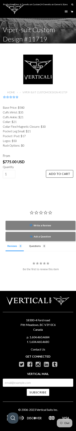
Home (11, 92)
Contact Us (38, 349)
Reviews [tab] (12, 246)
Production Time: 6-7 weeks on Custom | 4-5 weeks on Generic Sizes (35, 4)
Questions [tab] (35, 246)
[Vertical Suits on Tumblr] (54, 365)
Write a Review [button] (42, 225)
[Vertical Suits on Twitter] (21, 365)
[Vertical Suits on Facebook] (29, 365)
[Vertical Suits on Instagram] (38, 365)
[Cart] (72, 12)
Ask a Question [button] (42, 236)
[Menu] (66, 11)
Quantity (8, 167)
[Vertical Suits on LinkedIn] (46, 365)
